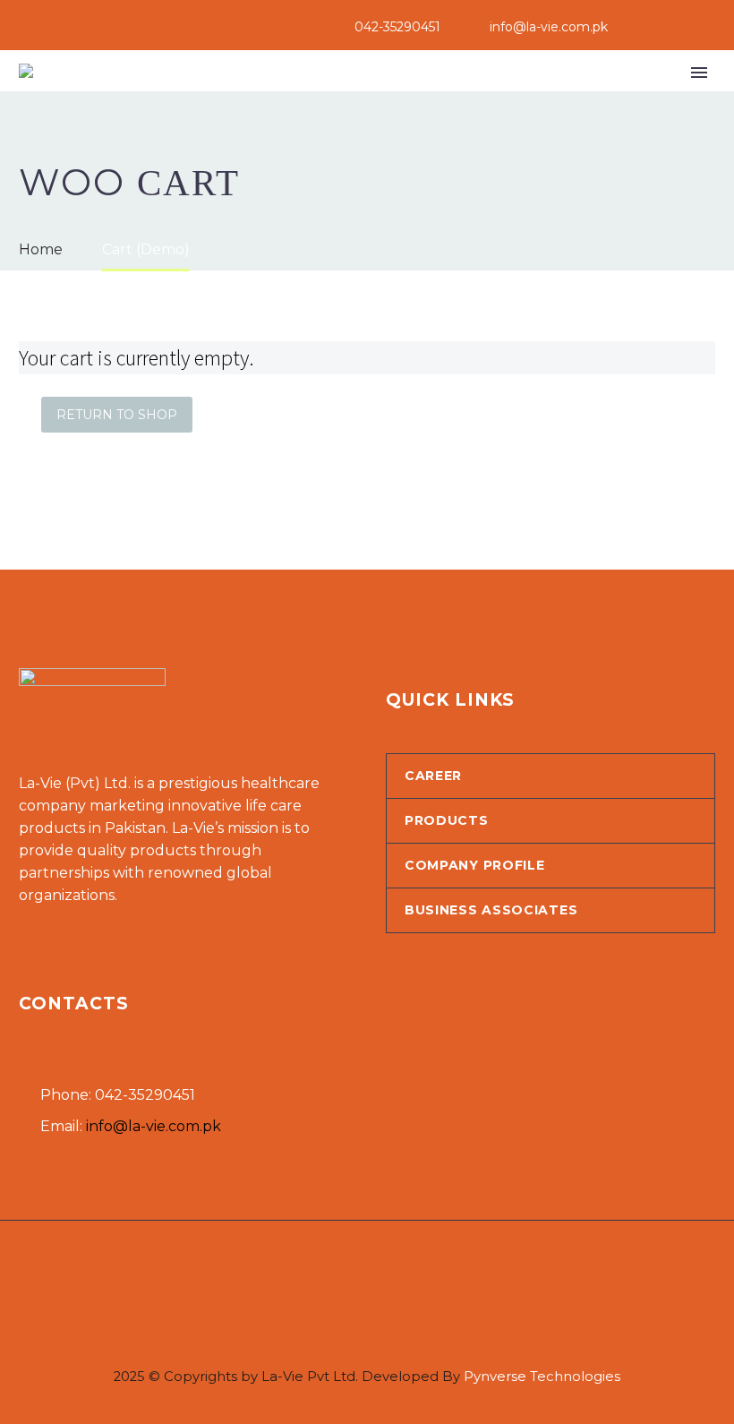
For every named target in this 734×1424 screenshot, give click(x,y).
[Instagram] (706, 27)
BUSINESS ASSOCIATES (491, 910)
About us (257, 98)
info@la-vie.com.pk (549, 27)
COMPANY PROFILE (475, 865)
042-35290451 (397, 27)
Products (369, 98)
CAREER (433, 776)
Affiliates (484, 98)
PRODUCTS (447, 820)
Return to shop (116, 415)
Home (164, 98)
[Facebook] (679, 27)
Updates (592, 98)
